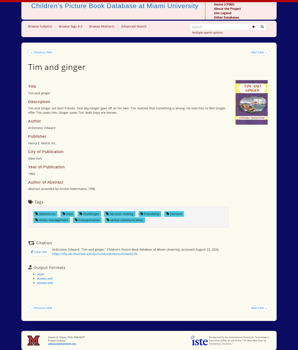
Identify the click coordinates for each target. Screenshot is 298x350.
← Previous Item (41, 52)
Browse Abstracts (102, 26)
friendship (151, 214)
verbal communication (126, 220)
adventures (47, 214)
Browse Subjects (40, 26)
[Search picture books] (262, 27)
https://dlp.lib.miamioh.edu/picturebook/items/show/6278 (94, 254)
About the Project (227, 9)
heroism (176, 214)
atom (40, 274)
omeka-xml (45, 283)
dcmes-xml (45, 278)
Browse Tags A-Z (70, 26)
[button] (253, 27)
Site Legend (222, 13)
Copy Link (40, 252)
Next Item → (259, 52)
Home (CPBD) (224, 4)
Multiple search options (207, 32)
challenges (91, 214)
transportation (89, 220)
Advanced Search (134, 26)
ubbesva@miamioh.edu (62, 343)
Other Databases (226, 17)
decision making (122, 214)
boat (69, 214)
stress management (53, 220)
